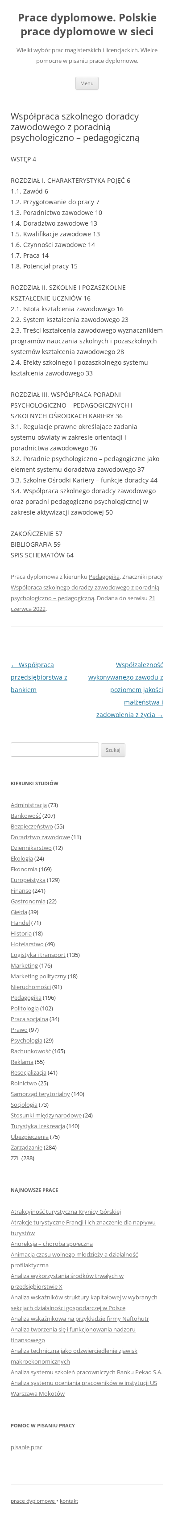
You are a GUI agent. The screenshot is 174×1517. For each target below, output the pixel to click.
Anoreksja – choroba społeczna (52, 1244)
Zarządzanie (26, 1147)
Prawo (19, 1030)
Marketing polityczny (38, 976)
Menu (87, 83)
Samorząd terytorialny (40, 1094)
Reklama (22, 1062)
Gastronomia (28, 901)
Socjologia (24, 1105)
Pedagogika (104, 577)
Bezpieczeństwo (32, 826)
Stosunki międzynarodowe (46, 1115)
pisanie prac (26, 1447)
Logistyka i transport (38, 955)
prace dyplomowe (33, 1501)
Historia (21, 933)
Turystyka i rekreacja (38, 1126)
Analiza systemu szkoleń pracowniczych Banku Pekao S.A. (86, 1372)
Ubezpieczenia (30, 1137)
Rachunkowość (31, 1051)
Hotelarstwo (27, 944)
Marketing (24, 965)
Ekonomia (24, 869)
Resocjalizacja (28, 1072)
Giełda (19, 912)
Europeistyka (28, 880)
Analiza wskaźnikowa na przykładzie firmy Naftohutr (80, 1319)
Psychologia (26, 1040)
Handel (20, 923)
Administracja (29, 805)
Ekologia (22, 858)
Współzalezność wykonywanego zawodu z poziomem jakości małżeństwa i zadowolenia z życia (125, 689)
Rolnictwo (24, 1083)
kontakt (69, 1501)
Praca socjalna (29, 1019)
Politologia (25, 1008)
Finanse (21, 890)
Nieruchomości (31, 987)
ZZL (15, 1158)
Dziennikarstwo (31, 848)
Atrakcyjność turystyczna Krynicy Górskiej (66, 1212)
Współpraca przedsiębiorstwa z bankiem (39, 677)
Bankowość (26, 816)
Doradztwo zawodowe (40, 837)
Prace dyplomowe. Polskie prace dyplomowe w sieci (87, 24)
